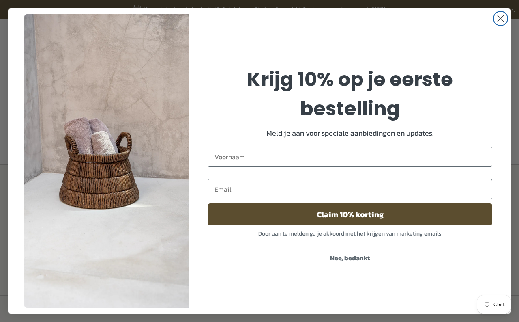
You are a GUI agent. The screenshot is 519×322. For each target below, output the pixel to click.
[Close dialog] (500, 18)
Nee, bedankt (350, 258)
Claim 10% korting (350, 214)
